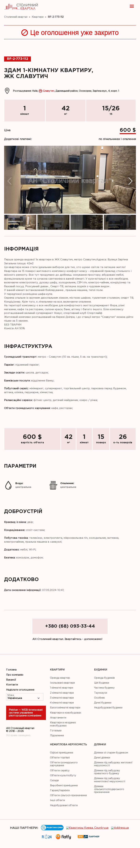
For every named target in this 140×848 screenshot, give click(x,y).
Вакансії (11, 680)
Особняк (99, 698)
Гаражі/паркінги (60, 790)
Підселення (57, 735)
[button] (130, 181)
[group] (70, 180)
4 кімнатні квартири (62, 703)
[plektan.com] (52, 829)
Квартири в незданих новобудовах (63, 724)
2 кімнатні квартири (62, 693)
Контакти (12, 685)
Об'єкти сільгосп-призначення (68, 795)
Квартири (57, 670)
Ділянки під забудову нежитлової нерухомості (109, 779)
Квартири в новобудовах (65, 713)
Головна (11, 670)
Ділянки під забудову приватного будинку (107, 772)
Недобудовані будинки (108, 708)
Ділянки (100, 744)
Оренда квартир (60, 678)
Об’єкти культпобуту (63, 775)
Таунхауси (100, 693)
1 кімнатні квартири (61, 688)
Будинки (100, 670)
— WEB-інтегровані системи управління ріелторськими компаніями (26, 713)
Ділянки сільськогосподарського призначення (109, 789)
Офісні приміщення (61, 753)
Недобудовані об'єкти (64, 805)
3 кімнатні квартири (62, 698)
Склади (54, 780)
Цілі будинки (101, 683)
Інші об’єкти (57, 800)
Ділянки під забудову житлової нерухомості (113, 764)
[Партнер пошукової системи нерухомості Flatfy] (63, 838)
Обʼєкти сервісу (60, 770)
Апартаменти (58, 718)
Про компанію (14, 675)
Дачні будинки (102, 703)
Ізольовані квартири (62, 683)
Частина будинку (104, 688)
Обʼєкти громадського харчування (64, 764)
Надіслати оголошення (20, 690)
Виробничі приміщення (64, 785)
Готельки (55, 730)
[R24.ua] (47, 837)
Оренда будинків (104, 678)
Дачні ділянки (102, 758)
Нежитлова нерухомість (68, 744)
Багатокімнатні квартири (65, 708)
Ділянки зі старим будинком (111, 753)
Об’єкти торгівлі (60, 758)
